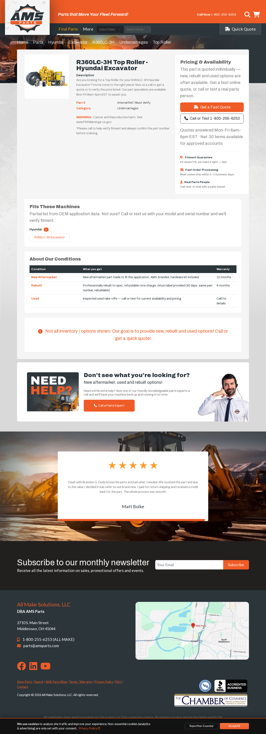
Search (38, 682)
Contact (22, 687)
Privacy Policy (104, 682)
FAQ (118, 682)
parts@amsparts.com (41, 645)
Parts (38, 42)
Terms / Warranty (80, 682)
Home (22, 42)
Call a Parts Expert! (111, 405)
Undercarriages (133, 42)
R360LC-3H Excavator (49, 237)
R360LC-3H (103, 42)
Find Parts (68, 28)
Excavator (77, 42)
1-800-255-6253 (223, 14)
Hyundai (56, 42)
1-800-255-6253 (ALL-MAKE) (48, 639)
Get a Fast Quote (215, 107)
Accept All (234, 726)
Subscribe (236, 564)
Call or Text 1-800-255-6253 (215, 118)
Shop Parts (24, 682)
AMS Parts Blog (56, 682)
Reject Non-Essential (201, 726)
